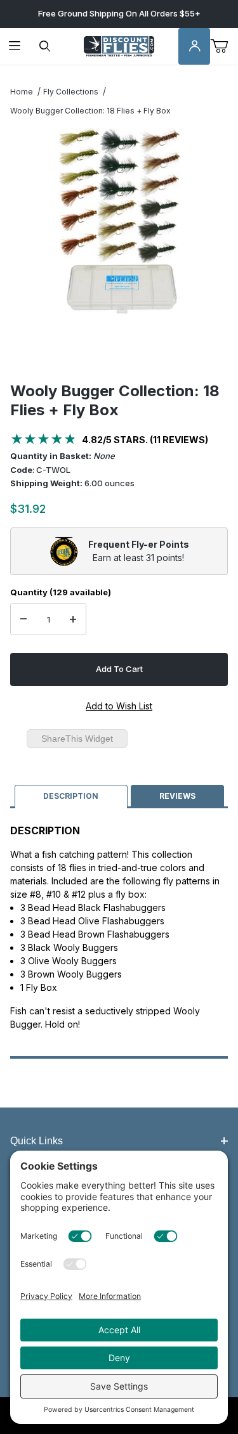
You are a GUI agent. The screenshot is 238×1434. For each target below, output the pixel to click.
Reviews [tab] (177, 796)
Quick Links (36, 1140)
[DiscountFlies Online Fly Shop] (119, 45)
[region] (119, 351)
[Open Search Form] (45, 46)
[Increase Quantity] (73, 619)
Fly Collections (70, 91)
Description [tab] (70, 796)
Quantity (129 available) (60, 592)
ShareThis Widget (77, 738)
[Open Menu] (15, 46)
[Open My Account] (194, 46)
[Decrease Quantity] (23, 619)
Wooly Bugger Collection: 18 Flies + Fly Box (90, 110)
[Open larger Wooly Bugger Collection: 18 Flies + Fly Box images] (119, 223)
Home (21, 91)
